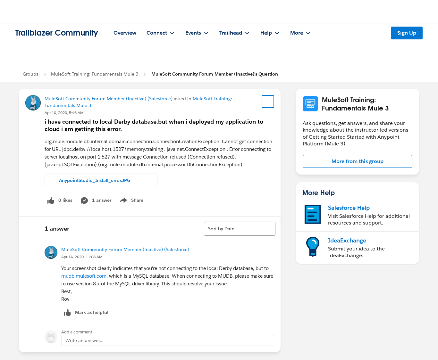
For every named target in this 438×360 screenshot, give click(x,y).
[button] (357, 161)
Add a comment (76, 332)
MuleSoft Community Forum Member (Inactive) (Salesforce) (109, 99)
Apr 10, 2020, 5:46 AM (64, 112)
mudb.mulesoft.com (83, 276)
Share (131, 201)
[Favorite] (268, 101)
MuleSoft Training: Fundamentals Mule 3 (95, 74)
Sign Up (406, 32)
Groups (30, 74)
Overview (125, 32)
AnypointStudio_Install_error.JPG (94, 180)
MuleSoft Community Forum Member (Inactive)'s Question (214, 74)
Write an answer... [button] (84, 340)
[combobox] (239, 229)
